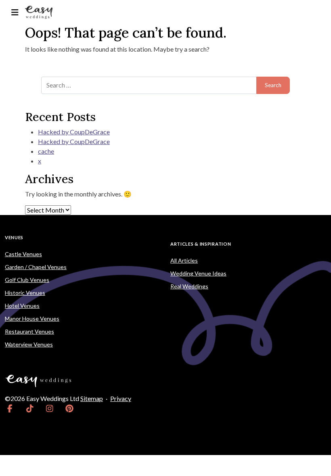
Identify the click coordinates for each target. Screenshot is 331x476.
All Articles (184, 260)
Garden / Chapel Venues (36, 266)
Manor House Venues (32, 318)
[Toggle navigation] (15, 12)
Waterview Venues (29, 344)
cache (46, 151)
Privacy (120, 398)
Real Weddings (189, 286)
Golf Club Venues (27, 279)
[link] (10, 408)
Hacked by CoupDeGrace (74, 132)
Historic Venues (25, 292)
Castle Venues (23, 254)
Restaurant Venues (29, 331)
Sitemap (91, 398)
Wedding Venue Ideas (198, 273)
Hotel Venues (22, 305)
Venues (14, 237)
